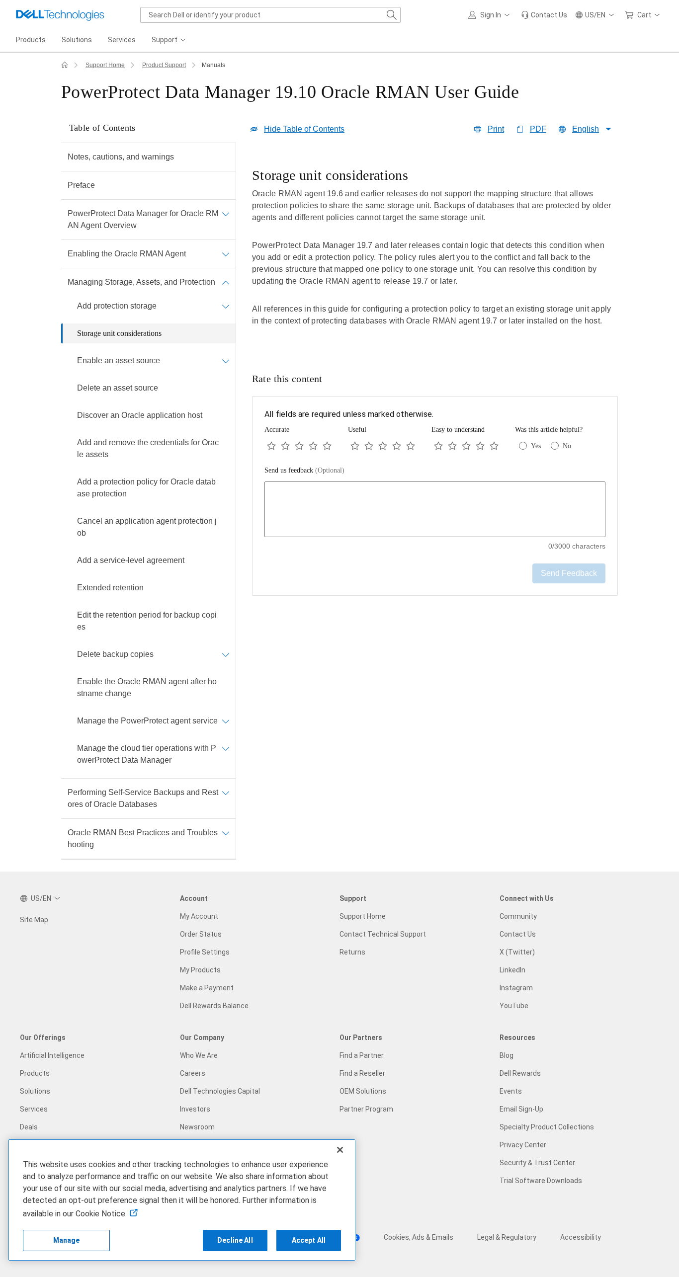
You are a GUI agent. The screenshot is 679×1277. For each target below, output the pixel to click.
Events (511, 1091)
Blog (506, 1055)
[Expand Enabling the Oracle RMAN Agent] (226, 254)
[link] (544, 15)
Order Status (201, 934)
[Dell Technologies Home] (60, 15)
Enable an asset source (118, 360)
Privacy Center (523, 1145)
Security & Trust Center (537, 1163)
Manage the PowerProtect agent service (147, 721)
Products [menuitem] (31, 40)
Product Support (164, 65)
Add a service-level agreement (130, 560)
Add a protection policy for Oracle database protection (146, 488)
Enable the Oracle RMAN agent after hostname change (147, 687)
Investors (195, 1109)
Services (34, 1109)
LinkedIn (512, 970)
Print (496, 129)
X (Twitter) (517, 952)
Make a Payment (207, 988)
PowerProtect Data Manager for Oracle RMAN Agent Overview (143, 219)
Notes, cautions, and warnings (121, 157)
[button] (490, 15)
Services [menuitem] (122, 40)
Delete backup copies (115, 654)
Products (35, 1073)
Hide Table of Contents (304, 129)
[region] (435, 254)
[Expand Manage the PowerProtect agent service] (226, 721)
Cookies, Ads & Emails (418, 1237)
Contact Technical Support (383, 934)
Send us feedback (304, 470)
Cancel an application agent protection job (147, 527)
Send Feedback (569, 573)
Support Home (105, 65)
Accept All (309, 1240)
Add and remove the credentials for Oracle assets (148, 448)
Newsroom (197, 1127)
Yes (536, 446)
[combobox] (270, 15)
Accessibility (580, 1237)
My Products (200, 970)
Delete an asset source (117, 388)
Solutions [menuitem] (77, 40)
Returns (352, 952)
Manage (66, 1240)
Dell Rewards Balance (214, 1006)
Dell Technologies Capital (220, 1091)
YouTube (514, 1006)
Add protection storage (117, 306)
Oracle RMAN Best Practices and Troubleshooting (143, 838)
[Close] (340, 1150)
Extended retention (110, 587)
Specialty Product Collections (547, 1127)
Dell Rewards (520, 1073)
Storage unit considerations (119, 333)
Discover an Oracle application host (139, 415)
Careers (192, 1073)
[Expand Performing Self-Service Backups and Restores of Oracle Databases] (226, 792)
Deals (29, 1127)
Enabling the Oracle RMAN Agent (127, 253)
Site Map (34, 920)
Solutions (35, 1091)
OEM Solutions (363, 1091)
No (567, 446)
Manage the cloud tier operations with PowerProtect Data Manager (146, 754)
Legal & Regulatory (506, 1237)
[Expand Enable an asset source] (226, 361)
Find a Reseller (362, 1073)
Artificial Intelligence (52, 1055)
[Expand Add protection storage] (226, 306)
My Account (199, 916)
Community (518, 916)
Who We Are (199, 1055)
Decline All (235, 1240)
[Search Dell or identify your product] (391, 14)
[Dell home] (64, 65)
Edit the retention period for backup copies (147, 621)
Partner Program (366, 1109)
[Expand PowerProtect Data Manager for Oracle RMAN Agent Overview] (226, 214)
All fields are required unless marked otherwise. (348, 414)
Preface (81, 185)
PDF (538, 129)
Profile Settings (205, 952)
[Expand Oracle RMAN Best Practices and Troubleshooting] (226, 833)
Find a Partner (362, 1055)
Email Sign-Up (521, 1109)
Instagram (516, 988)
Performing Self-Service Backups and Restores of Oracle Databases (143, 798)
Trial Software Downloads (541, 1181)
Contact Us (518, 934)
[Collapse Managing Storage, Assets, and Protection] (226, 282)
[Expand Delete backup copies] (226, 654)
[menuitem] (169, 40)
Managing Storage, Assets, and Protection (141, 282)
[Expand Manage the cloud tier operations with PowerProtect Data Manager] (226, 748)
